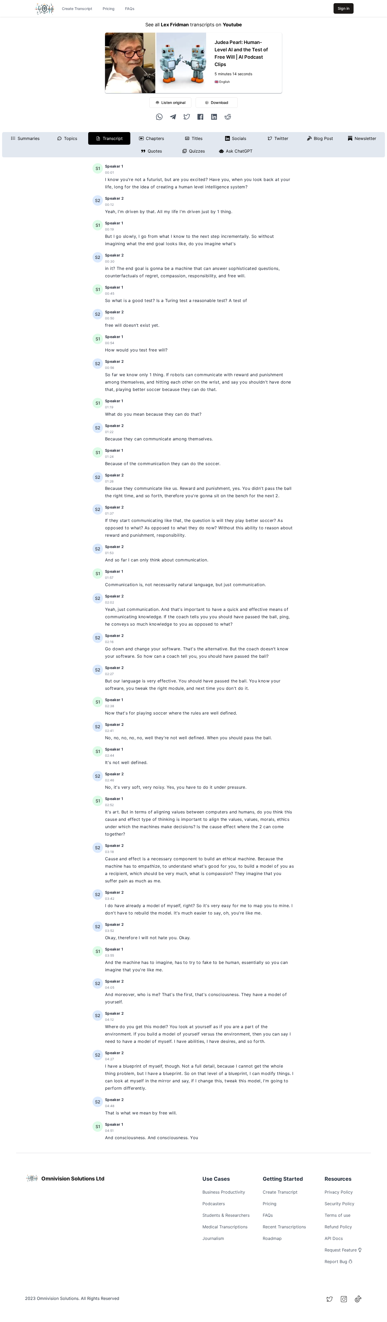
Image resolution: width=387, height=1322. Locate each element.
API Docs (334, 1238)
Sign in (343, 8)
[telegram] (173, 116)
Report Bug (336, 1261)
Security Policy (339, 1203)
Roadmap (272, 1238)
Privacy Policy (339, 1192)
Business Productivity (223, 1192)
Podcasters (213, 1203)
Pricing (109, 8)
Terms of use (337, 1215)
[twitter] (186, 116)
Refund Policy (338, 1226)
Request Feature (341, 1250)
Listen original (173, 102)
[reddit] (228, 116)
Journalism (213, 1238)
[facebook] (200, 116)
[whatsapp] (159, 116)
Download (219, 102)
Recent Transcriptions (284, 1226)
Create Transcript (77, 8)
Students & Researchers (226, 1215)
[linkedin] (214, 116)
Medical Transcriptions (224, 1226)
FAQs (130, 8)
